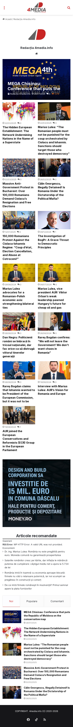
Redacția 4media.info (36, 48)
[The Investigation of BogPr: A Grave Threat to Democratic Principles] (54, 220)
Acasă (8, 19)
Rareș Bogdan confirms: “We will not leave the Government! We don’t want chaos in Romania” (54, 345)
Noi (11, 601)
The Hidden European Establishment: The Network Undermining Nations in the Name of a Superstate (18, 135)
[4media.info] (36, 7)
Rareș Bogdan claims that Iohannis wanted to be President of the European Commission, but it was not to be (19, 394)
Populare (31, 601)
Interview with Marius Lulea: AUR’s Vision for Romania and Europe (53, 390)
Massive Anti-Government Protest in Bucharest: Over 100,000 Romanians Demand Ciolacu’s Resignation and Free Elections (18, 195)
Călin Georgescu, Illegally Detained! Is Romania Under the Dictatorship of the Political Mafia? (51, 191)
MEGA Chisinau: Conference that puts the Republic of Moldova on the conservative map (47, 616)
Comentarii (57, 601)
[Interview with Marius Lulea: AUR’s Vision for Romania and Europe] (54, 370)
